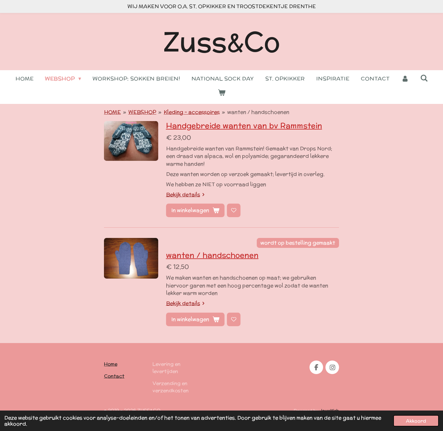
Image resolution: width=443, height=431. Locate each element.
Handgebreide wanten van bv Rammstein (244, 125)
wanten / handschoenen (258, 112)
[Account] (405, 78)
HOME (112, 112)
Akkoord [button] (416, 420)
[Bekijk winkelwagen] (221, 92)
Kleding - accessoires (192, 112)
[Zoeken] (424, 78)
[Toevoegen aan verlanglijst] (233, 210)
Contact (114, 376)
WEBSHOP (142, 112)
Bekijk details (183, 194)
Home (110, 364)
